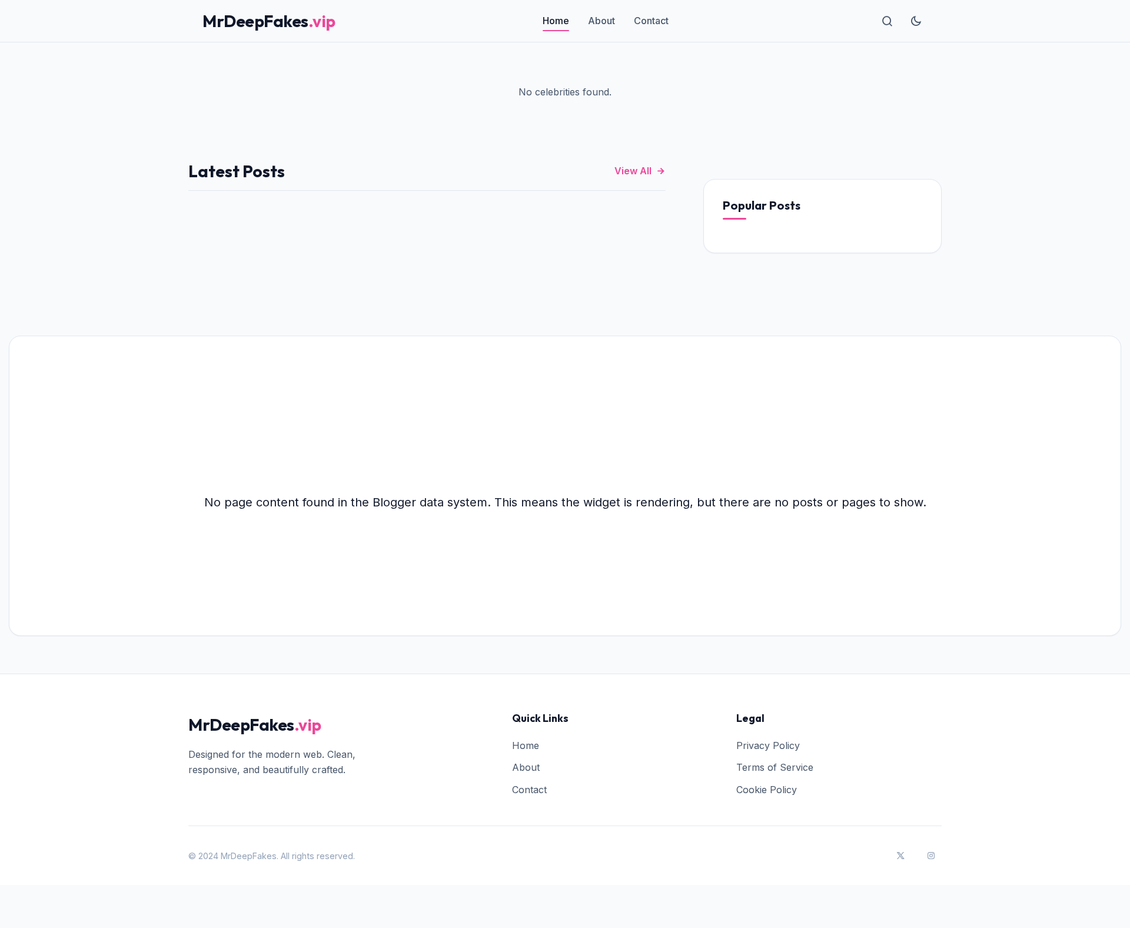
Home (556, 20)
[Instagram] (931, 855)
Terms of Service (774, 767)
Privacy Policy (768, 745)
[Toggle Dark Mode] (916, 21)
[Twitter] (900, 855)
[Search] (887, 21)
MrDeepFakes (268, 21)
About (601, 20)
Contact (651, 20)
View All (633, 171)
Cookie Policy (766, 790)
